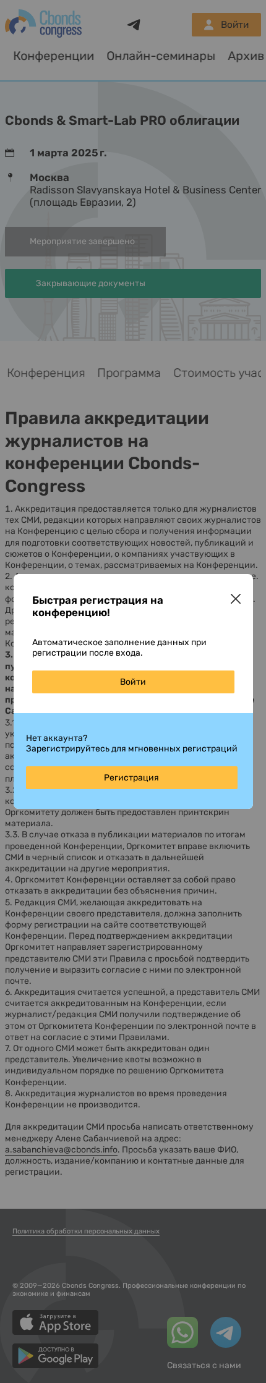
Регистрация (131, 777)
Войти (133, 682)
